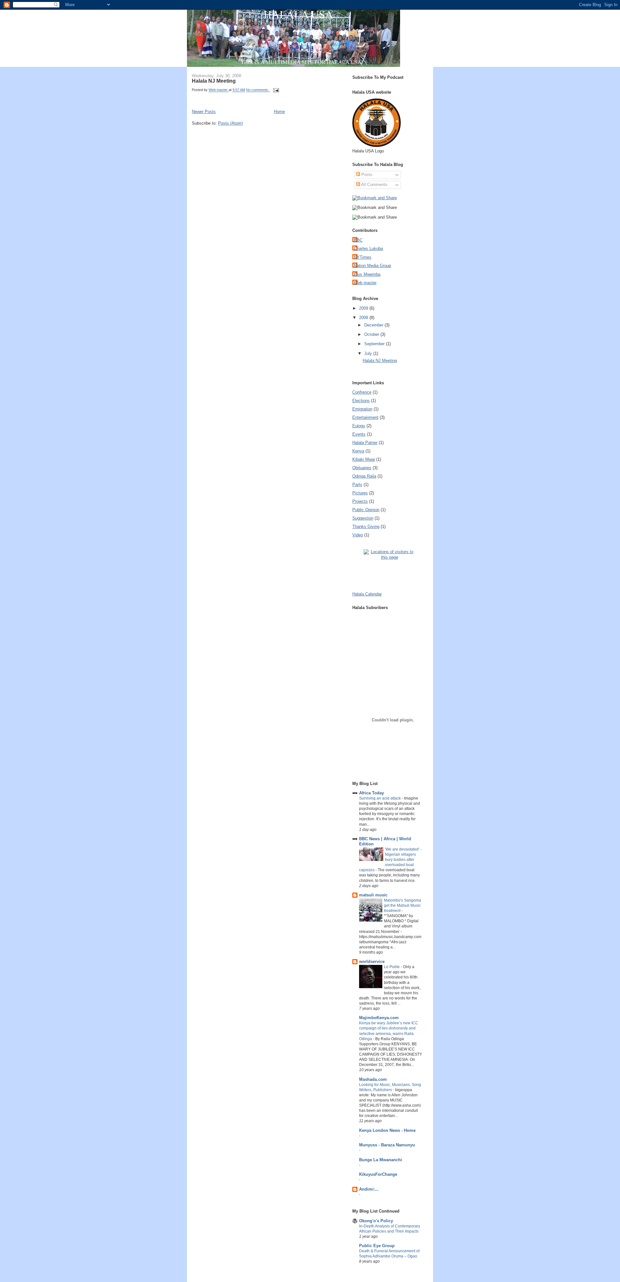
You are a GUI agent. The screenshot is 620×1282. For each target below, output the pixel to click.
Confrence (361, 392)
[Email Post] (275, 90)
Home (279, 111)
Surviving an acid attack (380, 798)
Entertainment (365, 417)
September (375, 343)
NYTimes (362, 257)
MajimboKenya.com (379, 1017)
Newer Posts (204, 111)
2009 (364, 308)
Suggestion (362, 518)
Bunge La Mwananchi (380, 1159)
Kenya (358, 451)
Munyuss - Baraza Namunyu (387, 1144)
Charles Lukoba (368, 248)
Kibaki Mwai (363, 459)
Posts (366, 174)
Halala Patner (364, 442)
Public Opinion (365, 509)
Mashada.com (373, 1079)
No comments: (258, 90)
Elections (361, 400)
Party (357, 484)
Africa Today (371, 793)
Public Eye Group (377, 1245)
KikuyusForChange (378, 1174)
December (374, 325)
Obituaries (361, 467)
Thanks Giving (365, 526)
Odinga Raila (364, 476)
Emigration (362, 409)
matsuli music (373, 895)
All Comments (374, 184)
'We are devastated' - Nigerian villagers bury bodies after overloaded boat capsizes (390, 859)
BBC (358, 240)
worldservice (372, 961)
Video (357, 534)
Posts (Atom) (230, 123)
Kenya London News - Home (387, 1130)
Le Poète (392, 967)
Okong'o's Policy (376, 1220)
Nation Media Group (372, 265)
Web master (365, 282)
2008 (364, 317)
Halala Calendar (367, 594)
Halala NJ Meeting (214, 81)
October (372, 334)
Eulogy (358, 425)
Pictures (360, 493)
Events (359, 434)
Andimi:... (369, 1189)
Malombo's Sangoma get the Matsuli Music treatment (402, 905)
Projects (360, 501)
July (368, 353)
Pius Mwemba (367, 274)
